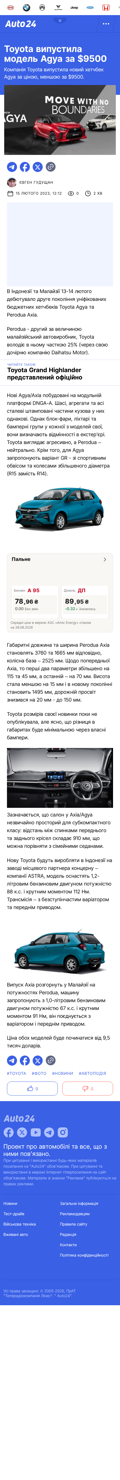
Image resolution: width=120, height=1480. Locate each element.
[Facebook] (9, 1132)
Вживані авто (16, 1234)
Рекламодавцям (75, 1214)
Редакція (68, 1234)
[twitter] (38, 167)
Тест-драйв (14, 1214)
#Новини (62, 1073)
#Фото (39, 1073)
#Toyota (16, 1073)
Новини (10, 1203)
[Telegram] (49, 1132)
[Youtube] (36, 1132)
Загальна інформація (79, 1203)
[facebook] (25, 167)
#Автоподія (92, 1073)
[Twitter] (22, 1132)
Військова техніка (20, 1224)
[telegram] (12, 167)
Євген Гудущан (36, 182)
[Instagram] (63, 1132)
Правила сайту (73, 1224)
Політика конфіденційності (84, 1255)
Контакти (68, 1245)
